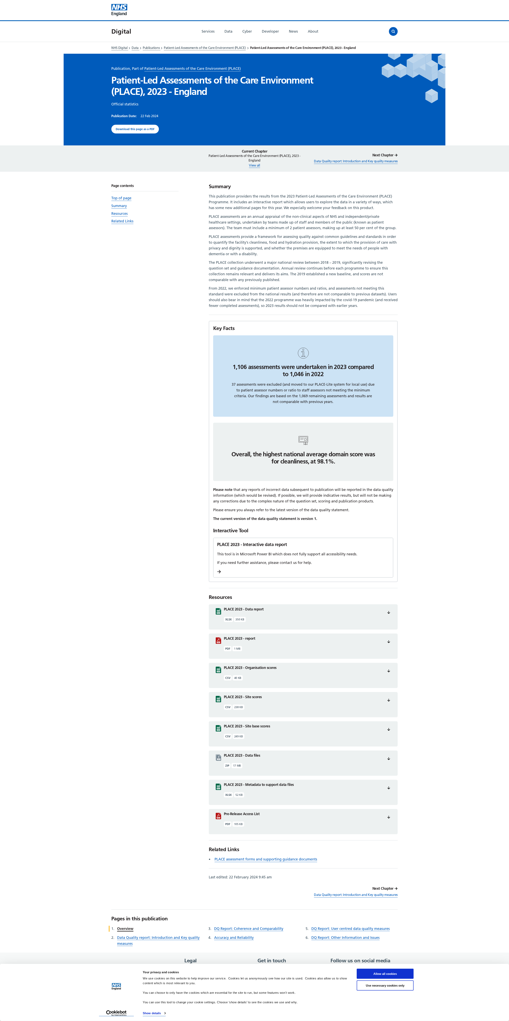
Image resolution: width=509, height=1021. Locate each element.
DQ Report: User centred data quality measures (350, 928)
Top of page (121, 198)
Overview (125, 928)
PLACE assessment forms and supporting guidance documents (266, 859)
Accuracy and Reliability (234, 937)
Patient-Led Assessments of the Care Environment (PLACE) (205, 48)
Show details (152, 1013)
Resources (119, 213)
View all (254, 165)
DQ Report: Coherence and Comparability (248, 928)
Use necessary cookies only (385, 985)
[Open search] (393, 31)
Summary (119, 205)
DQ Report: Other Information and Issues (345, 937)
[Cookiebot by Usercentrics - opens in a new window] (116, 1013)
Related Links (122, 221)
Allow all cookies (385, 973)
